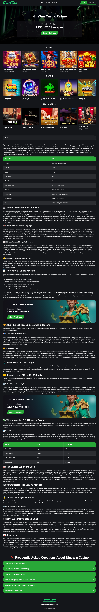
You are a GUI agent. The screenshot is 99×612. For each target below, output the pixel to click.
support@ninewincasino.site (49, 604)
